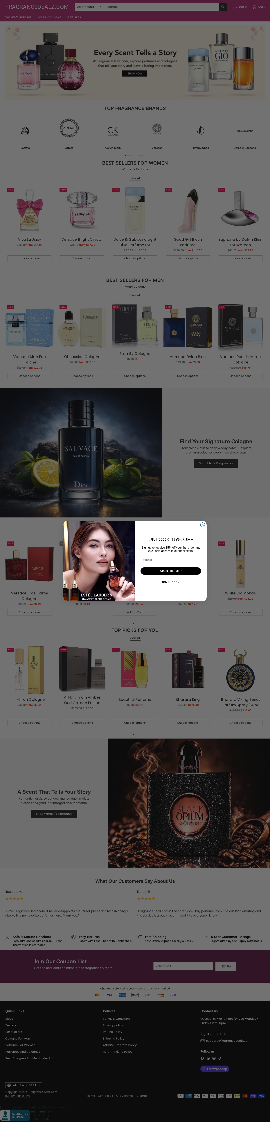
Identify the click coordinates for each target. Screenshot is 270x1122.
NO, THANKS (171, 582)
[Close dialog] (202, 525)
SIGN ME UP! (171, 570)
